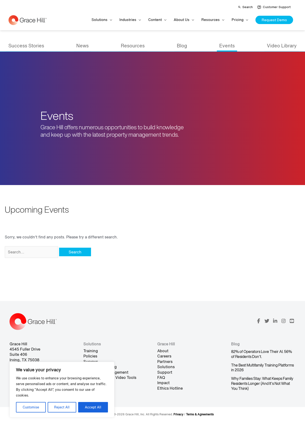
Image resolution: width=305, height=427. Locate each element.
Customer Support (277, 7)
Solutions (166, 367)
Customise (31, 407)
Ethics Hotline (170, 388)
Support (164, 372)
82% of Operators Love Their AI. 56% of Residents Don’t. (261, 354)
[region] (62, 389)
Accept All (93, 407)
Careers (164, 356)
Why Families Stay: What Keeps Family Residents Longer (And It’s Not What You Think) (262, 383)
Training (90, 351)
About (162, 351)
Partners (165, 361)
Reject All (62, 407)
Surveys (90, 361)
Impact (163, 383)
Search (247, 7)
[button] (274, 20)
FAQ (161, 377)
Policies (90, 356)
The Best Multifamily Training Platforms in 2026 (262, 367)
